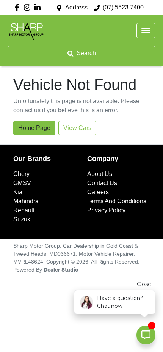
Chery (21, 174)
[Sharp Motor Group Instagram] (29, 7)
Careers (98, 192)
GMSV (22, 183)
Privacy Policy (106, 210)
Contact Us (102, 183)
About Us (99, 174)
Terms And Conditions (116, 201)
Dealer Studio (61, 270)
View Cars (77, 128)
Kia (17, 192)
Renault (23, 210)
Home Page (34, 128)
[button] (145, 30)
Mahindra (26, 201)
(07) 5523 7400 (123, 7)
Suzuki (22, 219)
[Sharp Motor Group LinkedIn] (39, 7)
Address (76, 7)
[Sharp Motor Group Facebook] (18, 7)
